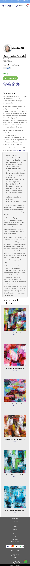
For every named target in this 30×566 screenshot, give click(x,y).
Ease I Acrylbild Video (19, 150)
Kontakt (15, 534)
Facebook (15, 519)
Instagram (15, 521)
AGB (15, 536)
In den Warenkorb (10, 78)
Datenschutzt (15, 542)
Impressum (15, 539)
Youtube (15, 524)
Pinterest (15, 526)
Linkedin (15, 529)
